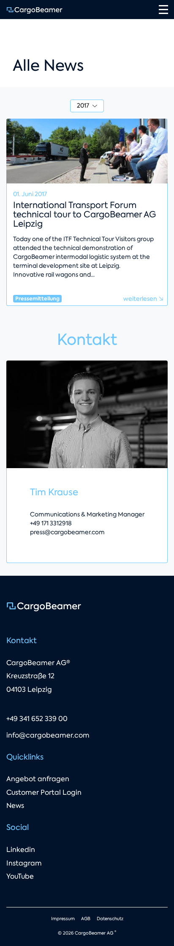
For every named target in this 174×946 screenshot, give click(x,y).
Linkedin (20, 849)
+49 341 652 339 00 (37, 718)
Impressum (63, 918)
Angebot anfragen (37, 778)
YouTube (20, 876)
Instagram (24, 863)
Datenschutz (110, 918)
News (15, 805)
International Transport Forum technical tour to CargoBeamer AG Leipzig (84, 214)
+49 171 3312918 (51, 523)
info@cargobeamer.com (48, 735)
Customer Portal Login (44, 792)
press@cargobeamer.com (67, 532)
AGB (85, 918)
